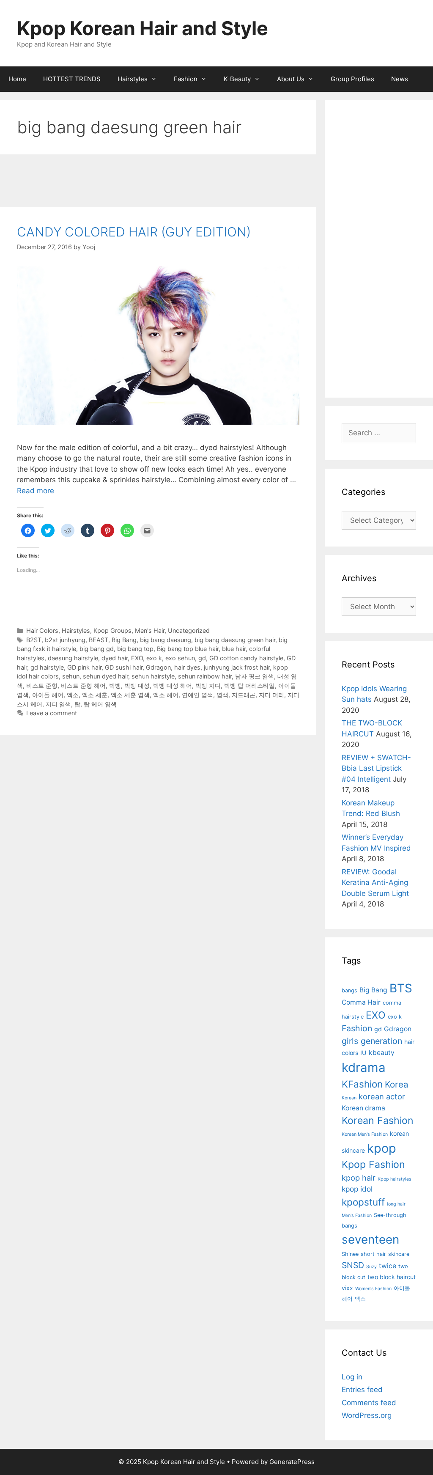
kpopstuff (363, 1202)
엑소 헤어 (165, 694)
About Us (290, 79)
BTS (400, 988)
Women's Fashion (373, 1288)
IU (363, 1052)
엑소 (73, 694)
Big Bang (124, 639)
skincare (398, 1254)
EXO (137, 658)
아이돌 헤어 (47, 694)
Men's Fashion (357, 1215)
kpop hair (358, 1177)
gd (202, 658)
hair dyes (187, 667)
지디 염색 (58, 704)
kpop (381, 1148)
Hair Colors (42, 630)
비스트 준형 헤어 (83, 685)
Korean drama (363, 1108)
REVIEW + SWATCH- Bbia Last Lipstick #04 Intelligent (376, 768)
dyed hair (114, 658)
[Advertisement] (158, 182)
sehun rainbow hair (205, 676)
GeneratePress (292, 1462)
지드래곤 (243, 694)
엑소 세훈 (94, 694)
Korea (396, 1084)
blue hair (234, 648)
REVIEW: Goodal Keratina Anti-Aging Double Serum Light (375, 883)
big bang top (135, 648)
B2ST (33, 639)
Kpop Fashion (373, 1164)
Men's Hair (149, 630)
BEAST (98, 639)
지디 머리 (271, 694)
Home (17, 79)
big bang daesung (165, 639)
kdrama (364, 1067)
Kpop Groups (112, 630)
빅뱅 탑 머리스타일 (249, 685)
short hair (373, 1254)
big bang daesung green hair (235, 639)
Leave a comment (51, 713)
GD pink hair (84, 667)
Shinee (350, 1254)
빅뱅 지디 (208, 685)
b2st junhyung (65, 639)
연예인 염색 (197, 694)
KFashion (362, 1084)
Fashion (185, 79)
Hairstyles (133, 79)
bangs (349, 990)
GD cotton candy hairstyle (246, 658)
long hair (396, 1204)
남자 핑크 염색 (254, 676)
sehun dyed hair (105, 676)
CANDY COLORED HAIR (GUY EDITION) (134, 231)
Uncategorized (189, 630)
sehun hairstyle (153, 676)
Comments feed (369, 1402)
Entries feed (362, 1389)
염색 (222, 694)
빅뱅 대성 (137, 685)
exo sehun (180, 658)
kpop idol (357, 1188)
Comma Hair (361, 1002)
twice (387, 1266)
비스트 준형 (42, 685)
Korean (349, 1098)
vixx (347, 1287)
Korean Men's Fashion (365, 1134)
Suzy (371, 1266)
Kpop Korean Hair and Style (142, 28)
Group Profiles (352, 79)
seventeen (370, 1239)
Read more (35, 490)
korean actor (382, 1096)
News (399, 79)
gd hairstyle (47, 667)
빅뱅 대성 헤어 (172, 685)
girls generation (372, 1041)
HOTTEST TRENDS (72, 79)
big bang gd (96, 648)
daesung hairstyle (73, 658)
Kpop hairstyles (394, 1179)
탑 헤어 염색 (100, 704)
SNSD (353, 1265)
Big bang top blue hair (188, 648)
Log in (352, 1377)
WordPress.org (367, 1415)
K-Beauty (237, 79)
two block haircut (391, 1276)
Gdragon (158, 667)
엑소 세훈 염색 (130, 694)
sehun (70, 676)
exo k (154, 658)
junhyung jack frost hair (237, 667)
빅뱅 (115, 685)
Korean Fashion (378, 1120)
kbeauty (382, 1053)
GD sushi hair (124, 667)
